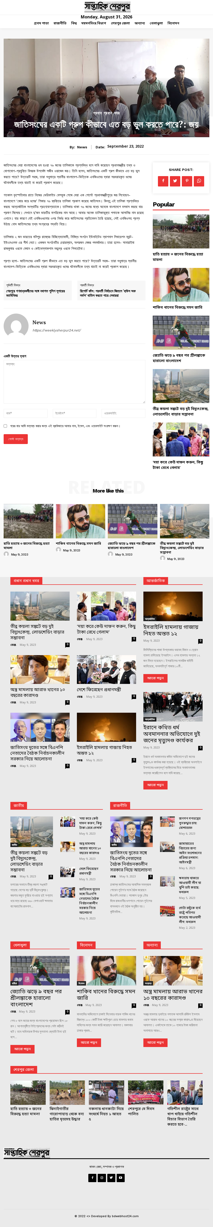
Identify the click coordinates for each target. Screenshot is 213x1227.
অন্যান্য (152, 945)
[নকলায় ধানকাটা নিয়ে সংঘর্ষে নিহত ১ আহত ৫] (106, 1092)
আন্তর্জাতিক (150, 619)
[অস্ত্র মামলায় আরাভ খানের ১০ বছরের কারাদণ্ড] (40, 669)
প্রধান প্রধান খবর (106, 113)
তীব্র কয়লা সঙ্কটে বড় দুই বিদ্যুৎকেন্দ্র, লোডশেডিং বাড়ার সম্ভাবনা (182, 548)
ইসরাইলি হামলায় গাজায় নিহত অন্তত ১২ (104, 751)
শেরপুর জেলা (24, 1069)
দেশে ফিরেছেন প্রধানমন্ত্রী (99, 690)
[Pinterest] (187, 181)
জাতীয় (19, 805)
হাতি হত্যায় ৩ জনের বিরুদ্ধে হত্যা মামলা (27, 546)
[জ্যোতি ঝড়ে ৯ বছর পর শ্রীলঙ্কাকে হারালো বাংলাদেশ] (181, 333)
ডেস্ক (13, 645)
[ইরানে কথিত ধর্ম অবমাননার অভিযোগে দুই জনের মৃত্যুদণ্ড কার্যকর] (173, 707)
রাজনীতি (120, 805)
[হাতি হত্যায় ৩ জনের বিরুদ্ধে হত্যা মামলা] (181, 231)
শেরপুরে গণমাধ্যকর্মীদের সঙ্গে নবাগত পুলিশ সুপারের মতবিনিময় (35, 293)
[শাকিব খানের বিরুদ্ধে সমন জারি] (181, 285)
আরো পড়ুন (155, 678)
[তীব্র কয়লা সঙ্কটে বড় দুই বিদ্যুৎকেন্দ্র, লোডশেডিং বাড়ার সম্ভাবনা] (181, 386)
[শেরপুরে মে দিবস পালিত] (145, 1092)
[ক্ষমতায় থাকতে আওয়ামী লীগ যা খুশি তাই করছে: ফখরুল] (167, 881)
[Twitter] (175, 181)
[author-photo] (7, 554)
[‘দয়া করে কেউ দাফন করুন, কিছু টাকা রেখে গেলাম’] (181, 439)
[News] (16, 326)
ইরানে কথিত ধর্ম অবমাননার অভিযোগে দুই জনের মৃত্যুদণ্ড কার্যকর (171, 734)
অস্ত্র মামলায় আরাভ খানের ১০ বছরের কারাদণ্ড (37, 693)
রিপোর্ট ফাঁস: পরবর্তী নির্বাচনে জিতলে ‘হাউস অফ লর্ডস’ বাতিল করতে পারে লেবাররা (108, 293)
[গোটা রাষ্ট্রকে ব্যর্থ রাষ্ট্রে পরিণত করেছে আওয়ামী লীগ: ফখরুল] (167, 911)
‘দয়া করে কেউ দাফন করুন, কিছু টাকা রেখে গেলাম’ (106, 629)
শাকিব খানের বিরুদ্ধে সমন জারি (177, 307)
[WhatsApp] (199, 181)
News (82, 147)
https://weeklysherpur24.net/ (56, 330)
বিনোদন (86, 945)
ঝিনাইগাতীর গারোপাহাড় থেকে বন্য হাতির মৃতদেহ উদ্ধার (67, 1114)
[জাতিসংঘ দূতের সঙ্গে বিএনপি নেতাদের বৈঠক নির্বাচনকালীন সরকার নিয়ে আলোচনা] (40, 727)
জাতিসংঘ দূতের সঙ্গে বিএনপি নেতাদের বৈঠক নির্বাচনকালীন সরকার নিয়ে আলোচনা (37, 753)
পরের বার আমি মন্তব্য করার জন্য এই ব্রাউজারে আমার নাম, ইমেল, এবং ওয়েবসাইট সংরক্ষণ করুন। (65, 426)
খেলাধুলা (20, 945)
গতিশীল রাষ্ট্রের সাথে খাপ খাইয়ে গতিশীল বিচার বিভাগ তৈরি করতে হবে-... (182, 1117)
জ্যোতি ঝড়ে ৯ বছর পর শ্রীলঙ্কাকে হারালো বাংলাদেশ (131, 546)
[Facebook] (163, 181)
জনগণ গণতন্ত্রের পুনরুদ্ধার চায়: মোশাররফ (190, 823)
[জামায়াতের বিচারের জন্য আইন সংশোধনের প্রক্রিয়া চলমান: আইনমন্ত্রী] (167, 847)
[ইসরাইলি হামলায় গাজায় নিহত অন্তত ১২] (106, 727)
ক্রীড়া (14, 983)
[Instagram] (102, 1178)
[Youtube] (121, 1178)
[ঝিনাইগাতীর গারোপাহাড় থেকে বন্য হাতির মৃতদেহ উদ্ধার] (67, 1092)
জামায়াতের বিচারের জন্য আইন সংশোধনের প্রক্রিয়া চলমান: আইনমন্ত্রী (190, 853)
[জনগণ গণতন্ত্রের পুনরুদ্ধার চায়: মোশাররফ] (167, 821)
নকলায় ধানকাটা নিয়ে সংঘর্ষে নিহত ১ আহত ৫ (106, 1114)
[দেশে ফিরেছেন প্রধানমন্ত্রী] (106, 669)
